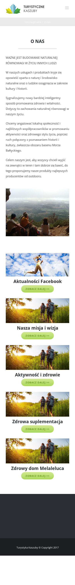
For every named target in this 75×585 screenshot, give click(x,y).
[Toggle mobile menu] (67, 8)
